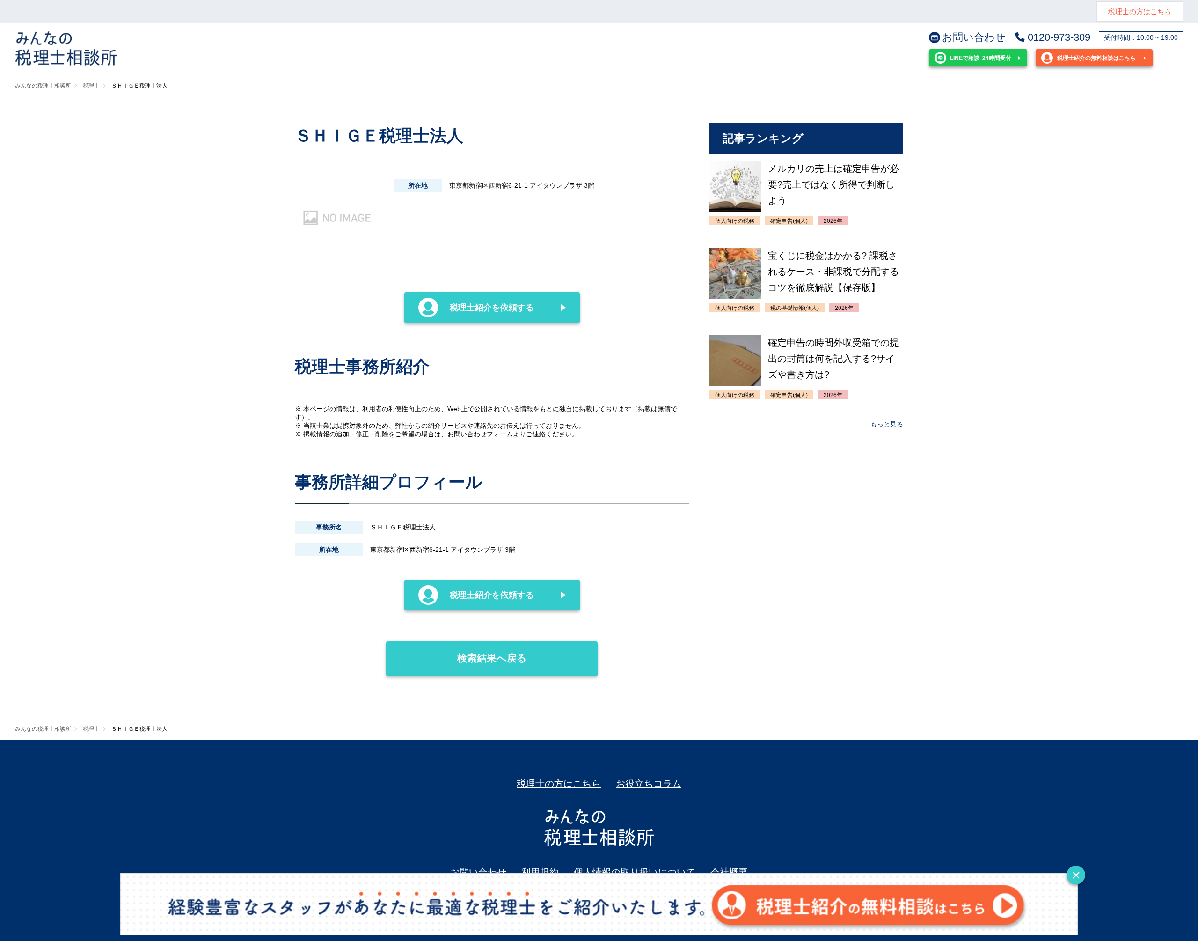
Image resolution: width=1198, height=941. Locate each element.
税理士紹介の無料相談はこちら (1096, 58)
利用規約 (540, 872)
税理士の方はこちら (1139, 11)
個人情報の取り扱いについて (634, 872)
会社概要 (729, 872)
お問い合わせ (974, 37)
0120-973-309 (1059, 37)
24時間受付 (980, 58)
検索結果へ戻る (492, 658)
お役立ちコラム (648, 784)
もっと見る (886, 424)
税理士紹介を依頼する (492, 307)
